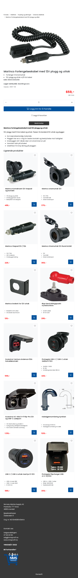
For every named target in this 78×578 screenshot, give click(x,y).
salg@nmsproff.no (11, 537)
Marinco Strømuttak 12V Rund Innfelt (57, 246)
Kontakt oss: (8, 528)
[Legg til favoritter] (35, 155)
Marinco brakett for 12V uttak (17, 304)
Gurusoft (39, 574)
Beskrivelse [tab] (39, 123)
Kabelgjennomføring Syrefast (54, 417)
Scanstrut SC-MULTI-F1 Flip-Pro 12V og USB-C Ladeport (19, 418)
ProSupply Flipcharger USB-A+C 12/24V (53, 475)
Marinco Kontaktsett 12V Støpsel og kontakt (18, 190)
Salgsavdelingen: (10, 532)
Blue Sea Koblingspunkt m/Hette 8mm (51, 305)
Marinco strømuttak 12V (51, 189)
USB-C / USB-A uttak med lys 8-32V (20, 474)
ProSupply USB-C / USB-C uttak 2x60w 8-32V (55, 360)
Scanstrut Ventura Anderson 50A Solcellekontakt (18, 360)
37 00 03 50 (8, 535)
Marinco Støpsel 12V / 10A (15, 246)
